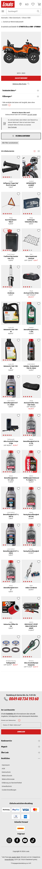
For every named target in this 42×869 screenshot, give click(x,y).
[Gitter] (34, 151)
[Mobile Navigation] (2, 11)
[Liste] (38, 151)
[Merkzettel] (33, 4)
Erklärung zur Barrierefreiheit (12, 783)
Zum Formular (12, 127)
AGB (3, 768)
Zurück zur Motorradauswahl (13, 22)
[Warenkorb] (39, 4)
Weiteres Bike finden (19, 84)
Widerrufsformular (8, 779)
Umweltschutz (7, 786)
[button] (38, 11)
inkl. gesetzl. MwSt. (14, 857)
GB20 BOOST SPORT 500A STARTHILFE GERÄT (31, 626)
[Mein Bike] (26, 4)
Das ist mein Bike (21, 78)
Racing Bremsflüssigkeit (31, 551)
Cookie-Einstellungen (9, 790)
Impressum (6, 765)
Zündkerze (11, 293)
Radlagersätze (10, 663)
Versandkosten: (9, 859)
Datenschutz (6, 772)
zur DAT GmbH (32, 114)
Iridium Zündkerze (31, 587)
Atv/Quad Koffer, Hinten (31, 293)
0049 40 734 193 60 (23, 699)
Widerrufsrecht (7, 776)
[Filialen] (20, 4)
